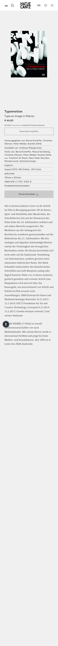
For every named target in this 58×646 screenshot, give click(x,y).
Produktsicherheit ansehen (17, 186)
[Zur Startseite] (25, 5)
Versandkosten (17, 125)
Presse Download (27, 194)
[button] (6, 324)
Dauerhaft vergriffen (29, 131)
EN (39, 5)
